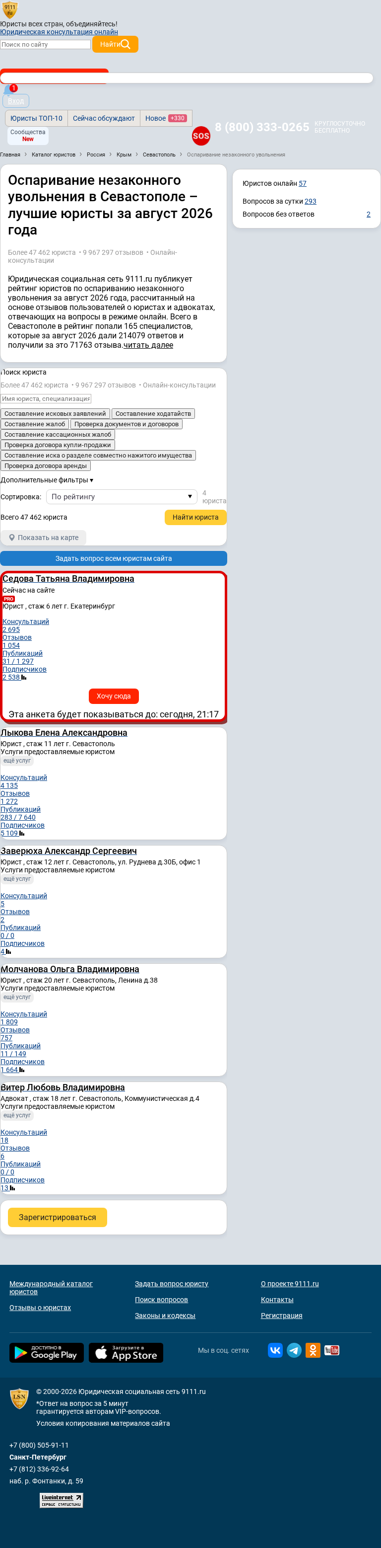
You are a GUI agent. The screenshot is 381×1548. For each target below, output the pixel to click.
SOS (201, 136)
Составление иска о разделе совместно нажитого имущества (98, 455)
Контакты (277, 1300)
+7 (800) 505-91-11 (39, 1445)
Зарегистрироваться (57, 1217)
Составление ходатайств (153, 413)
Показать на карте (48, 538)
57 (303, 183)
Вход (16, 101)
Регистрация (282, 1315)
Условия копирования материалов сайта (103, 1423)
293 (311, 201)
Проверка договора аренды (45, 465)
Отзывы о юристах (40, 1308)
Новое (165, 118)
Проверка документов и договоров (126, 424)
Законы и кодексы (165, 1315)
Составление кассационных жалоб (57, 434)
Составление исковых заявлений (55, 413)
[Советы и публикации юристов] (10, 9)
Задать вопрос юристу (171, 1284)
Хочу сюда (114, 696)
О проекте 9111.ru (290, 1284)
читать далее (148, 345)
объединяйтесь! (92, 24)
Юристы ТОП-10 (36, 118)
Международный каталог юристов (51, 1288)
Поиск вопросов (161, 1300)
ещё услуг (17, 760)
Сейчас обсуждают (104, 118)
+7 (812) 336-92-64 (39, 1469)
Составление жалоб (34, 424)
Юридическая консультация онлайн (59, 32)
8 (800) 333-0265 (262, 127)
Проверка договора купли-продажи (57, 445)
